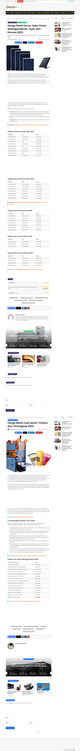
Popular (62, 18)
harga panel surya (14, 297)
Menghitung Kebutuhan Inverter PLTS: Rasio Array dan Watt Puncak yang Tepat (38, 1)
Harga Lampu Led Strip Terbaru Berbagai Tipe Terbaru (21, 377)
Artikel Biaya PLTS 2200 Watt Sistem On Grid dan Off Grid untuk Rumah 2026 (14, 364)
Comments (70, 18)
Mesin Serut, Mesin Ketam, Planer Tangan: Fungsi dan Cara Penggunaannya (67, 42)
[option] (29, 336)
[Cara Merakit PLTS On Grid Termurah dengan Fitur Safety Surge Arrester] (43, 358)
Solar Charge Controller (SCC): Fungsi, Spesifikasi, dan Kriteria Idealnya (29, 337)
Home (8, 12)
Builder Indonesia (13, 39)
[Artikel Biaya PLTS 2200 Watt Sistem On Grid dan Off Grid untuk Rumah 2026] (14, 358)
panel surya (17, 108)
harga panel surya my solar (29, 302)
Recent (55, 18)
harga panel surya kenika (21, 300)
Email (7, 405)
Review (40, 12)
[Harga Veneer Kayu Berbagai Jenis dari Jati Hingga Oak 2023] (28, 358)
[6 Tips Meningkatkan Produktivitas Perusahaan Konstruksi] (57, 24)
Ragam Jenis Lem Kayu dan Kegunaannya (66, 29)
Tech (24, 12)
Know (34, 12)
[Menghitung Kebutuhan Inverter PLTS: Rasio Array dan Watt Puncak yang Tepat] (57, 49)
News (12, 12)
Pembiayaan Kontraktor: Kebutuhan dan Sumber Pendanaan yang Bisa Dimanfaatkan (67, 35)
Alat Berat (47, 12)
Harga (57, 12)
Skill (29, 12)
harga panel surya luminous (36, 300)
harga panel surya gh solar (27, 297)
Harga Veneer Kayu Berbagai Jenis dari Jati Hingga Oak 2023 (28, 364)
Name (7, 400)
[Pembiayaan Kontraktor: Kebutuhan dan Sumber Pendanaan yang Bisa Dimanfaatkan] (57, 35)
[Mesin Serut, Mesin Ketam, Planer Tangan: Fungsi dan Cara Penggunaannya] (57, 42)
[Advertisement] (29, 93)
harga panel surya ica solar (42, 297)
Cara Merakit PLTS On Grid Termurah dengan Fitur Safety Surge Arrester (42, 364)
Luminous (43, 83)
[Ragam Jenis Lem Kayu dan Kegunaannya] (57, 30)
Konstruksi (18, 12)
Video (63, 12)
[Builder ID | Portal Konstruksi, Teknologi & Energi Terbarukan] (11, 7)
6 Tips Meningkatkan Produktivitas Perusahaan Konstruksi (67, 24)
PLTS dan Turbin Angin (22, 22)
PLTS (52, 12)
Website (31, 405)
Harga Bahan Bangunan (20, 18)
